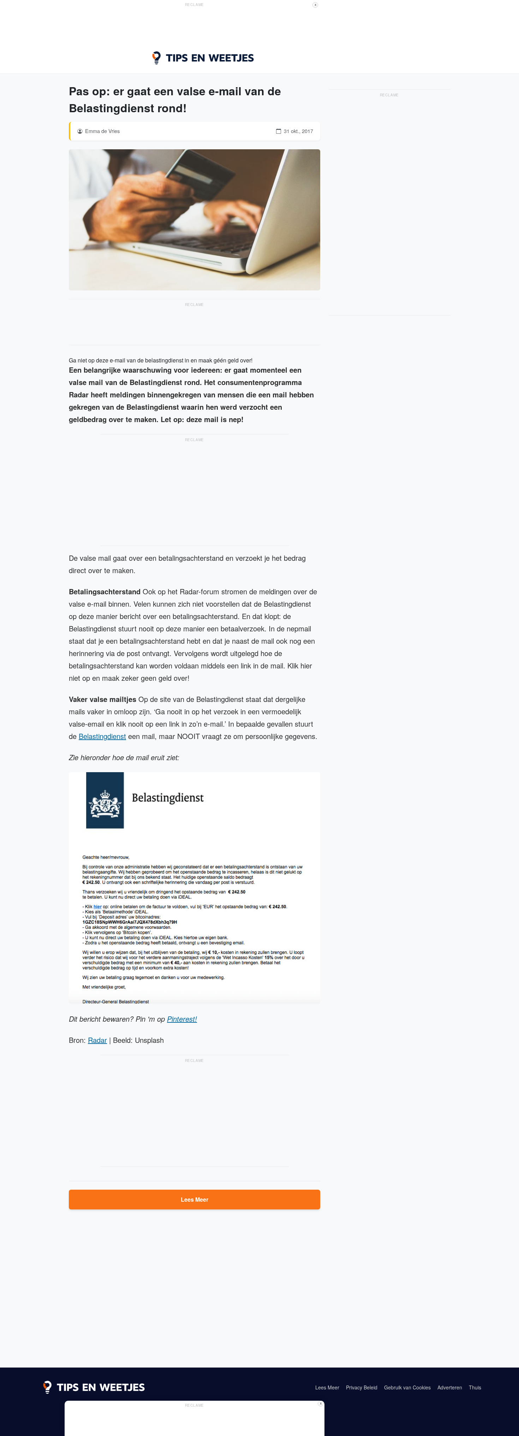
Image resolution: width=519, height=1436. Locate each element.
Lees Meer (194, 1199)
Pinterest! (182, 1019)
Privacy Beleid (361, 1387)
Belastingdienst (102, 736)
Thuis (475, 1387)
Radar (97, 1040)
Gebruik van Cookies (407, 1387)
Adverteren (449, 1387)
